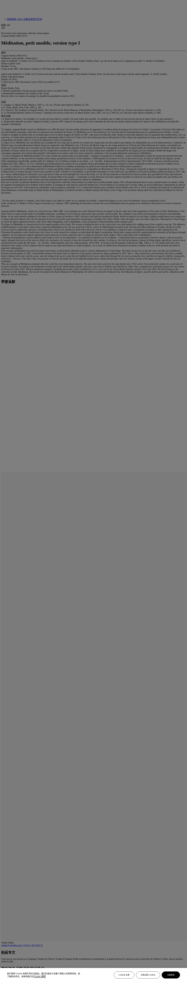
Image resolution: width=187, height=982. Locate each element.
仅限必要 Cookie (148, 975)
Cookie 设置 (124, 975)
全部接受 (170, 975)
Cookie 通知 (39, 976)
